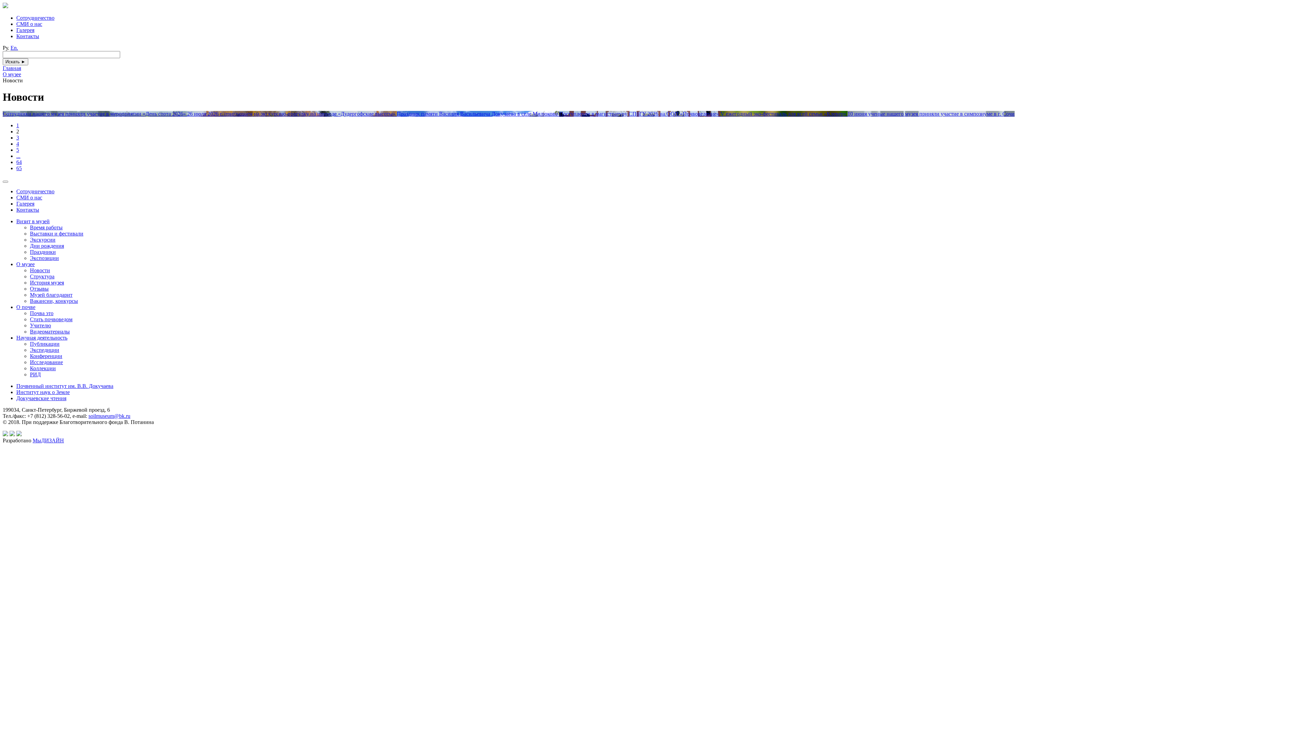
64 (19, 162)
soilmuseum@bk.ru (109, 416)
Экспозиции (44, 258)
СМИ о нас (29, 24)
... (18, 156)
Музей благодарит (51, 295)
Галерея (25, 30)
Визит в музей (33, 221)
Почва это (41, 313)
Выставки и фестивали (56, 233)
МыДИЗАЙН (48, 440)
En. (14, 48)
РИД (35, 374)
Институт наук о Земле (43, 392)
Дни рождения (47, 246)
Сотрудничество (35, 18)
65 (19, 168)
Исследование (46, 362)
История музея (47, 282)
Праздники (43, 252)
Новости (40, 270)
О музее (25, 264)
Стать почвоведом (51, 319)
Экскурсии (42, 240)
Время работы (46, 227)
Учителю (40, 325)
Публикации (45, 344)
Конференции (46, 356)
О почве (25, 307)
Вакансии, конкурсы (54, 301)
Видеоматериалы (50, 331)
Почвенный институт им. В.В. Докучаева (64, 386)
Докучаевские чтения (41, 398)
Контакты (27, 36)
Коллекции (43, 368)
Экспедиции (44, 350)
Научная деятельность (41, 338)
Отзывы (39, 289)
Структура (42, 276)
